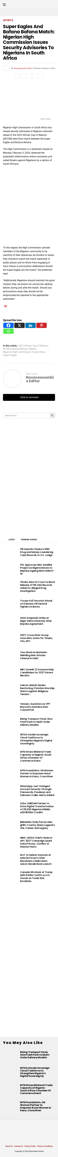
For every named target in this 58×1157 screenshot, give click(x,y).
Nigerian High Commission (17, 352)
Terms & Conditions (45, 1146)
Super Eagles (10, 355)
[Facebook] (8, 325)
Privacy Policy (30, 1146)
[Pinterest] (41, 325)
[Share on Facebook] (16, 76)
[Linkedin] (30, 325)
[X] (19, 325)
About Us (9, 1146)
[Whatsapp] (8, 331)
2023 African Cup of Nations (33, 346)
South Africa (38, 352)
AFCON (7, 349)
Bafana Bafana (20, 349)
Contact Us (18, 1146)
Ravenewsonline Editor (23, 68)
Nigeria (32, 349)
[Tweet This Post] (23, 76)
